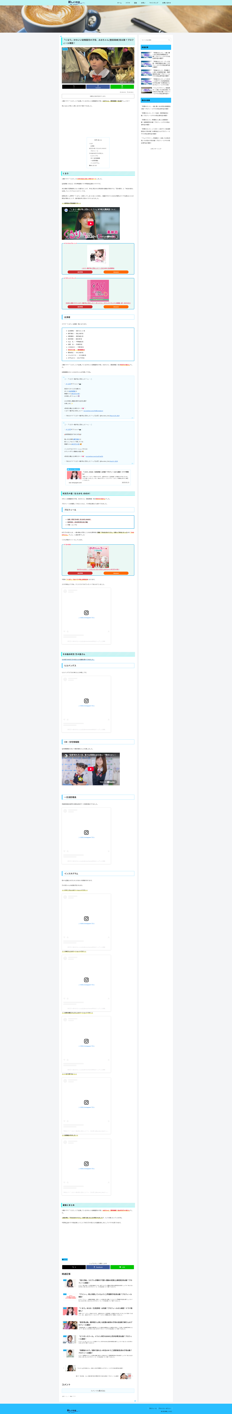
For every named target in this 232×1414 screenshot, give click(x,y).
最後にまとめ (93, 165)
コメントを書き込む (98, 1391)
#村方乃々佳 (75, 394)
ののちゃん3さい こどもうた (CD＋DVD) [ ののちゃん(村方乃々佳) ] (98, 569)
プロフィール (94, 151)
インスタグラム (95, 163)
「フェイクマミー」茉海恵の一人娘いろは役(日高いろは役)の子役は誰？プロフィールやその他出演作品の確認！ (155, 140)
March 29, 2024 (114, 416)
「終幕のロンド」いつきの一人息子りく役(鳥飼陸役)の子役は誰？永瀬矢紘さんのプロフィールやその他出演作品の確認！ (155, 131)
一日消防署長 (94, 160)
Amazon (116, 272)
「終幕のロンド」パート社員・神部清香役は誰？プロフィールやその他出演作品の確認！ (154, 114)
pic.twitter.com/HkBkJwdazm (93, 411)
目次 (95, 140)
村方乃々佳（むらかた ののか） (98, 148)
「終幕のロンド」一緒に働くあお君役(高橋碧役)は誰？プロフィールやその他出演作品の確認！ (156, 107)
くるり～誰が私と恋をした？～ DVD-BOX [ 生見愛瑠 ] (98, 268)
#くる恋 (68, 384)
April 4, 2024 (114, 461)
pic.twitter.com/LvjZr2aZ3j (94, 456)
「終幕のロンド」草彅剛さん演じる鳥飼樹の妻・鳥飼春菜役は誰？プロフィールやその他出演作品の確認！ (155, 122)
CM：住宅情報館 (95, 158)
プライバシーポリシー (165, 1408)
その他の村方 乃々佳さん (96, 153)
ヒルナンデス (94, 156)
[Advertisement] (98, 122)
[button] (169, 40)
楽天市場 (80, 272)
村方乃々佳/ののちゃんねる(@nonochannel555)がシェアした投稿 (86, 641)
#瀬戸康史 (76, 439)
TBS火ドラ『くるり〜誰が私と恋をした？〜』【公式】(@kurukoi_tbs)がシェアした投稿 (88, 1131)
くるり (91, 143)
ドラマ (65, 1259)
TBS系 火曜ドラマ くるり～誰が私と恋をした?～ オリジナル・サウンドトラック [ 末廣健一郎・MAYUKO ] (98, 303)
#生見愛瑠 (72, 391)
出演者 (92, 146)
